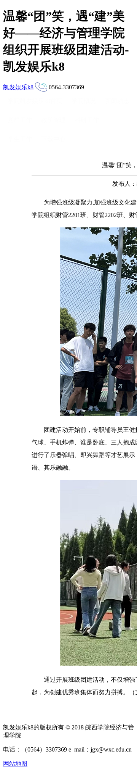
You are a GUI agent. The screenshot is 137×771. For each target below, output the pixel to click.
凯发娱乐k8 (18, 87)
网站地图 (15, 763)
